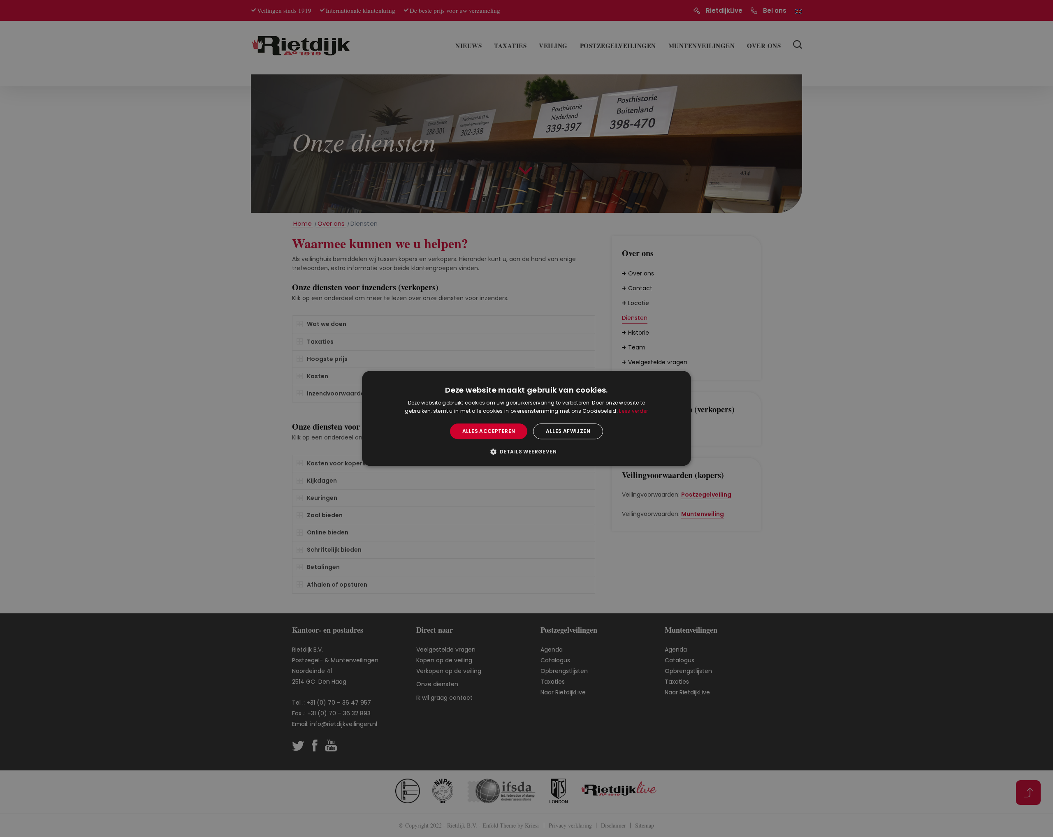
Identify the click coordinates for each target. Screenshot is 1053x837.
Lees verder (633, 411)
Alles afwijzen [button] (568, 431)
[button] (526, 452)
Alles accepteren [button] (488, 431)
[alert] (526, 418)
